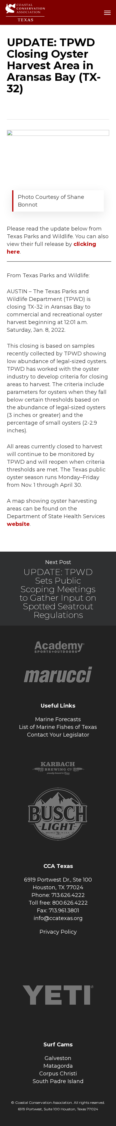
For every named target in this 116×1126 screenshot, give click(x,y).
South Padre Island (58, 1081)
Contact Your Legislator (58, 735)
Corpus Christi (58, 1073)
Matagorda (58, 1066)
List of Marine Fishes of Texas (58, 727)
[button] (107, 12)
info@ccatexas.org (58, 918)
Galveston (58, 1058)
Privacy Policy (58, 932)
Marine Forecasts (58, 719)
